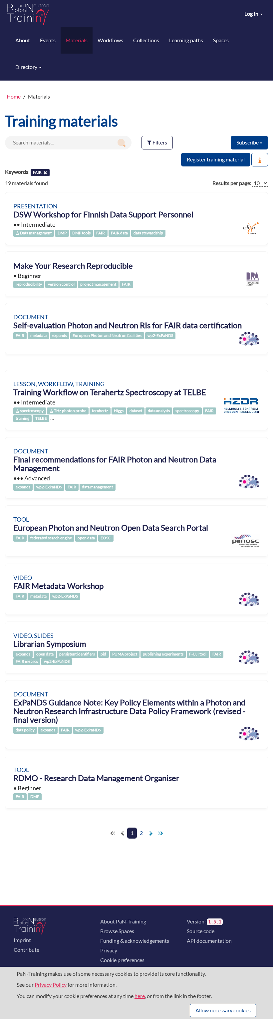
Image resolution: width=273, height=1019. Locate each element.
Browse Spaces (117, 931)
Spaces (221, 40)
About (22, 40)
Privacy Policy (51, 984)
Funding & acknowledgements (134, 940)
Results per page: (231, 183)
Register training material (216, 159)
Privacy (108, 950)
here (140, 996)
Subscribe (248, 142)
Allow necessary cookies (223, 1010)
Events (48, 40)
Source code (200, 931)
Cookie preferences (122, 960)
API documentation (209, 940)
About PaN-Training (123, 921)
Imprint (22, 940)
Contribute (26, 949)
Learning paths (186, 40)
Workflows (110, 40)
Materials (77, 40)
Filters (159, 142)
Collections (146, 40)
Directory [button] (26, 67)
